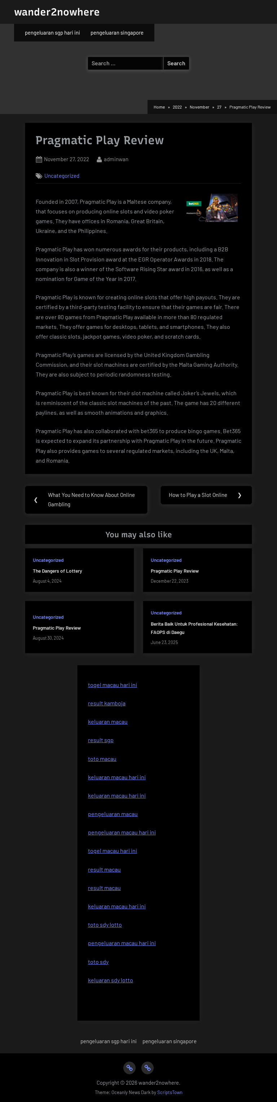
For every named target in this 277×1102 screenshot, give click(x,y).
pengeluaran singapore (117, 32)
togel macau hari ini (112, 684)
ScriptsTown (170, 1092)
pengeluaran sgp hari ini (52, 32)
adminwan (116, 158)
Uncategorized (61, 175)
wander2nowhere (57, 12)
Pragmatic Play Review (175, 571)
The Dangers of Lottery (57, 571)
